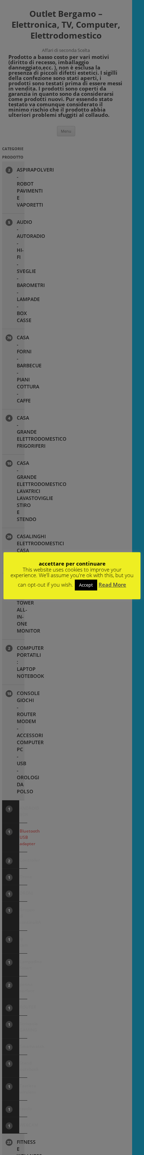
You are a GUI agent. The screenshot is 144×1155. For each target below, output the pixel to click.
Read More (112, 584)
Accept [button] (86, 585)
